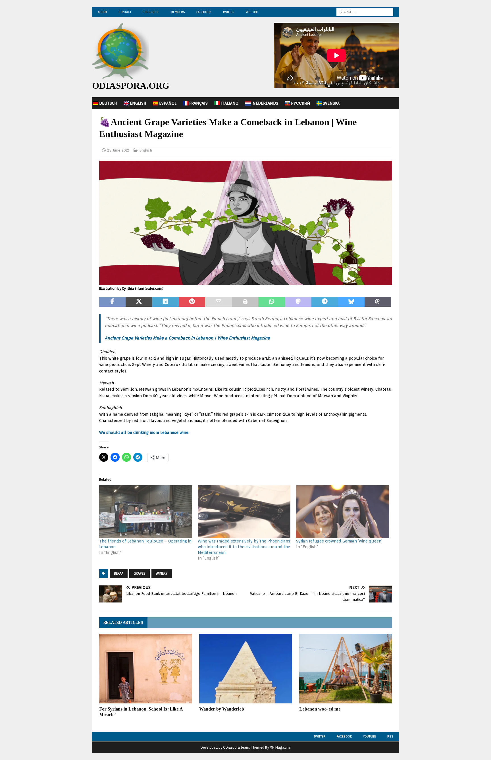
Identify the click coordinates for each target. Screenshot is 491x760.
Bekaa (118, 573)
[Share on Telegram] (324, 302)
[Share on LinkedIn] (165, 302)
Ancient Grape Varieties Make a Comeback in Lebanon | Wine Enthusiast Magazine (187, 338)
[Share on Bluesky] (351, 302)
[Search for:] (364, 11)
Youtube (369, 736)
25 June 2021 (118, 150)
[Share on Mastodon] (298, 302)
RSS (390, 736)
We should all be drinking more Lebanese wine (143, 432)
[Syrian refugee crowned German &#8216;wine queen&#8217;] (342, 512)
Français (198, 103)
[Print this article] (245, 302)
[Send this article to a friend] (218, 302)
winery (162, 573)
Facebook (203, 12)
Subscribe (151, 12)
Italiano (229, 103)
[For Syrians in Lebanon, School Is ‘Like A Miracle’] (145, 668)
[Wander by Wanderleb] (245, 668)
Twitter (228, 12)
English (138, 103)
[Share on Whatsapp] (271, 302)
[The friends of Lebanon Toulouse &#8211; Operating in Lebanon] (145, 512)
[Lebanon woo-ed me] (345, 668)
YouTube (252, 12)
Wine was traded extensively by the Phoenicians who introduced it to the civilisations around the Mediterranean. (244, 547)
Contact (124, 12)
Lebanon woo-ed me (320, 709)
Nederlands (265, 103)
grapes (139, 573)
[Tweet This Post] (139, 302)
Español (167, 103)
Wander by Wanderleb (221, 709)
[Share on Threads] (378, 302)
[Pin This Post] (192, 302)
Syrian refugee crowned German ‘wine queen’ (339, 541)
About (102, 12)
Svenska (331, 103)
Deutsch (108, 103)
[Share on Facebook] (112, 302)
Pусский (300, 103)
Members (177, 12)
